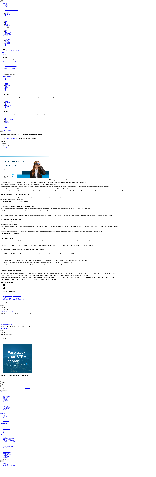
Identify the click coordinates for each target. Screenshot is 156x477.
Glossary (7, 41)
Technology (7, 25)
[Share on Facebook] (4, 289)
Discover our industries (7, 76)
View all (2, 341)
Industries (5, 12)
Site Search (5, 46)
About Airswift (4, 423)
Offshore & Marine (9, 20)
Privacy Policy (27, 388)
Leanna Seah (4, 147)
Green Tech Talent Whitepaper (9, 439)
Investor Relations (6, 429)
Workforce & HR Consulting (11, 8)
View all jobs (5, 457)
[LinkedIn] (3, 468)
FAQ (6, 45)
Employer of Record (9, 7)
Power (6, 22)
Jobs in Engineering (7, 452)
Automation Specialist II (5, 336)
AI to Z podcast (6, 421)
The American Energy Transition (9, 441)
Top (1, 391)
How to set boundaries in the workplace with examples (13, 294)
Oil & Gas (7, 21)
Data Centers (7, 14)
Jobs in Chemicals (6, 456)
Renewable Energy (9, 24)
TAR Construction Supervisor (6, 324)
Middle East (7, 33)
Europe (6, 31)
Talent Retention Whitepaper (8, 440)
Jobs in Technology (6, 453)
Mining (6, 17)
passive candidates (10, 203)
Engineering (7, 15)
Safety (4, 431)
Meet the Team (6, 430)
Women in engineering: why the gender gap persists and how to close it (16, 293)
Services (4, 5)
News (6, 40)
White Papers (3, 434)
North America (8, 34)
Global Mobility (6, 408)
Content (4, 35)
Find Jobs (5, 4)
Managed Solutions (6, 410)
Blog (6, 37)
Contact (2, 444)
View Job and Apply (4, 315)
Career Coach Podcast (9, 38)
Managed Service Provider (10, 11)
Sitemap (4, 463)
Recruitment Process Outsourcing (11, 10)
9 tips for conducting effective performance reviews (13, 298)
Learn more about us (7, 116)
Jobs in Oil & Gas (6, 455)
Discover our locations (7, 99)
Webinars (7, 44)
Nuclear (6, 19)
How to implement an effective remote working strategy (13, 299)
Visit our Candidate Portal (8, 446)
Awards (4, 425)
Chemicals (7, 13)
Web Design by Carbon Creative (9, 465)
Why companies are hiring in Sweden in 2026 (12, 296)
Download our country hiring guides (19, 99)
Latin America (8, 32)
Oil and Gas (5, 397)
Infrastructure (7, 16)
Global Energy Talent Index (8, 438)
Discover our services (7, 61)
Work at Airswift (6, 432)
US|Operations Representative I (6, 311)
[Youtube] (3, 470)
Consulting (5, 409)
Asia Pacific (7, 29)
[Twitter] (3, 469)
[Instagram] (3, 472)
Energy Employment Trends (8, 437)
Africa (6, 28)
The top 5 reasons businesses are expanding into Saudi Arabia (15, 297)
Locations (5, 26)
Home (2, 138)
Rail (6, 23)
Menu (2, 131)
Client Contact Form (7, 447)
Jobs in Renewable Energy (8, 454)
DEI (4, 426)
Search (2, 461)
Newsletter (7, 43)
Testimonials (7, 42)
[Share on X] (4, 287)
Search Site (2, 459)
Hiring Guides (5, 418)
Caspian (6, 30)
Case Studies (7, 39)
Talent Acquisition (8, 6)
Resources (2, 413)
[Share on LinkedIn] (4, 285)
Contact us (5, 3)
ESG (4, 427)
